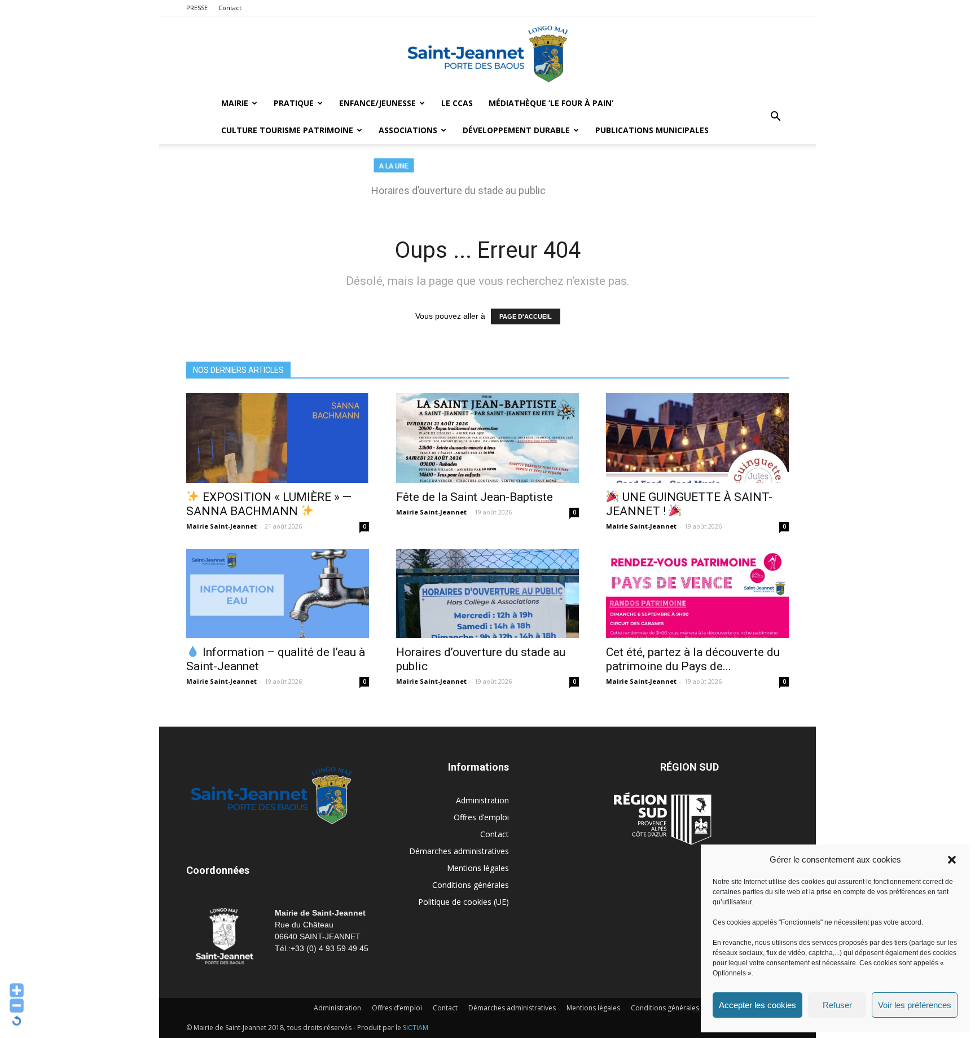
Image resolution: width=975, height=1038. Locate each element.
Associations (408, 130)
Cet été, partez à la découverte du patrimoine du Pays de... (693, 659)
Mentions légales (478, 868)
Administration (482, 800)
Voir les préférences (914, 1005)
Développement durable (516, 130)
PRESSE (197, 7)
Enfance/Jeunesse (377, 103)
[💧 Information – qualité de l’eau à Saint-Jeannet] (277, 594)
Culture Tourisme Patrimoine (287, 130)
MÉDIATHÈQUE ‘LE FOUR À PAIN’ (551, 103)
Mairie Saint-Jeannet (221, 526)
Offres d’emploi (481, 817)
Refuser (837, 1005)
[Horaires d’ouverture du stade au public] (487, 594)
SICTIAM (415, 1027)
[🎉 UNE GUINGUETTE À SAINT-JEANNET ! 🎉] (697, 438)
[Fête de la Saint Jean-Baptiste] (487, 438)
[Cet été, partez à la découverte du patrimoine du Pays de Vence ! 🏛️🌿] (697, 594)
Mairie (234, 103)
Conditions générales (470, 884)
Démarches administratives (459, 851)
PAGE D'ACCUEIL (525, 316)
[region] (487, 182)
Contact (229, 7)
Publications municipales (652, 130)
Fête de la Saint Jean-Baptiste (474, 497)
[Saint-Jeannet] (487, 53)
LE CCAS (457, 103)
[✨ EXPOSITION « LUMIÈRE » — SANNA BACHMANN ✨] (277, 438)
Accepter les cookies (757, 1005)
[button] (952, 859)
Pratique (294, 103)
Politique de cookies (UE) (463, 901)
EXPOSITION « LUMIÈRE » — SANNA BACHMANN (269, 504)
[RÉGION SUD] (662, 818)
